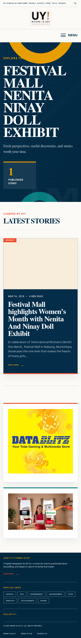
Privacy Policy (9, 634)
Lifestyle (10, 594)
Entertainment (36, 594)
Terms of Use (26, 634)
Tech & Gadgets (27, 600)
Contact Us (42, 634)
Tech (22, 594)
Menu (73, 35)
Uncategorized (55, 594)
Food (70, 594)
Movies (43, 600)
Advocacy (10, 600)
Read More (13, 365)
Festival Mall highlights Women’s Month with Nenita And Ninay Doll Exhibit (37, 319)
